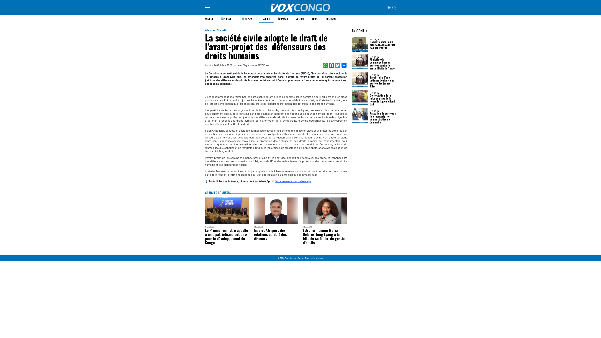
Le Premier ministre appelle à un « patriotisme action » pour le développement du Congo (226, 236)
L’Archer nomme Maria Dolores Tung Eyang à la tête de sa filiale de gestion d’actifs (325, 236)
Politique (331, 18)
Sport (315, 18)
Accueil (209, 18)
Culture (300, 18)
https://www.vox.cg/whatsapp (293, 181)
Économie (283, 18)
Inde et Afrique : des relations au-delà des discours (270, 234)
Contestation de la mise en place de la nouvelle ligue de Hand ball (382, 100)
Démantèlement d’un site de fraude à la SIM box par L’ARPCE (382, 44)
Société (266, 18)
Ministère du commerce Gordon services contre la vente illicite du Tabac (382, 64)
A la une (210, 30)
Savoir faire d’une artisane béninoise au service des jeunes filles (382, 82)
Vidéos (227, 18)
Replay (248, 18)
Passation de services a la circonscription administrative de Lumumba (383, 118)
